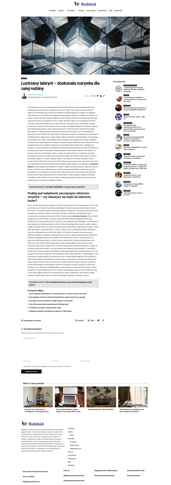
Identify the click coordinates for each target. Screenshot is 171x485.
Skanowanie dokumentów (74, 480)
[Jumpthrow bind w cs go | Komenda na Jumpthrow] (118, 175)
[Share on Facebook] (91, 96)
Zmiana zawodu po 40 (135, 470)
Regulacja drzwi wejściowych (105, 470)
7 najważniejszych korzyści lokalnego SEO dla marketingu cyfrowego (134, 89)
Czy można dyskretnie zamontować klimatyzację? (49, 304)
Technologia (128, 123)
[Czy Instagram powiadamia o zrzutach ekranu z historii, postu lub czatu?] (118, 98)
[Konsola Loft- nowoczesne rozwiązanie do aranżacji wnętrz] (38, 396)
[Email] (100, 96)
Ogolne (24, 78)
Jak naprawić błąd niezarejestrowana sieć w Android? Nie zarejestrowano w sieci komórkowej (134, 128)
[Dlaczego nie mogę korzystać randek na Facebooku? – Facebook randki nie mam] (118, 138)
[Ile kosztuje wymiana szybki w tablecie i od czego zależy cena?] (70, 396)
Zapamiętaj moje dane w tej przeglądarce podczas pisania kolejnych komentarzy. (47, 366)
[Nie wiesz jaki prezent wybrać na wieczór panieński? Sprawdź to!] (118, 107)
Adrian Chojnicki (37, 95)
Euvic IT (67, 470)
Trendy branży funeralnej (104, 475)
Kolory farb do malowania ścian (35, 471)
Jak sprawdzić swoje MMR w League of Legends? (133, 185)
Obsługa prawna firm (31, 481)
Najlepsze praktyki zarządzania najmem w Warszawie (50, 311)
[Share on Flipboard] (97, 96)
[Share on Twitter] (94, 96)
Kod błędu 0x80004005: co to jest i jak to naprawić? (135, 148)
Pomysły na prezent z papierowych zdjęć (45, 308)
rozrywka (127, 105)
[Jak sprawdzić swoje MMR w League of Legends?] (118, 184)
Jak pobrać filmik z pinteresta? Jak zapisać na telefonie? (134, 157)
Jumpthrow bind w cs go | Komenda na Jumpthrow (132, 176)
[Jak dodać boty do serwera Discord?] (118, 192)
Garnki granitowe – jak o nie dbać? (101, 409)
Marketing (127, 85)
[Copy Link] (104, 96)
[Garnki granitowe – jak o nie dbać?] (101, 396)
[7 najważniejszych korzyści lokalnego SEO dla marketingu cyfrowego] (118, 88)
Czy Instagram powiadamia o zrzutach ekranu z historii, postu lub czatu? (58, 294)
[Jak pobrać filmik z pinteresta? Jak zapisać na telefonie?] (118, 156)
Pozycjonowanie (133, 475)
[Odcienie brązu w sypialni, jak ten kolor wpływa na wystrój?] (133, 396)
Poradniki (127, 154)
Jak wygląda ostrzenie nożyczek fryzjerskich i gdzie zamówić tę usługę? (57, 297)
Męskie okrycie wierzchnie (74, 475)
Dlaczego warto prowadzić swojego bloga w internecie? (51, 301)
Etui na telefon (28, 476)
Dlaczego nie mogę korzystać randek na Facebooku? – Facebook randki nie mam (134, 139)
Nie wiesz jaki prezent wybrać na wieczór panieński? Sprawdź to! (135, 109)
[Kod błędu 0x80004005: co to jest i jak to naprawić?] (118, 147)
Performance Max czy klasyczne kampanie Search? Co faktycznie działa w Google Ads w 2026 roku (135, 166)
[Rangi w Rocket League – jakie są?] (118, 116)
